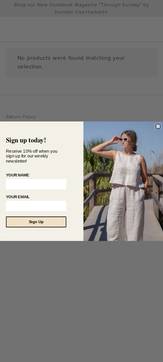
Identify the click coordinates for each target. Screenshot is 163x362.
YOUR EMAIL (18, 197)
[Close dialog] (158, 126)
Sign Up (36, 222)
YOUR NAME (17, 175)
